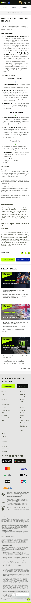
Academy (22, 410)
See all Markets (8, 386)
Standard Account (6, 410)
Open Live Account (8, 259)
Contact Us (4, 446)
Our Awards (4, 441)
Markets (4, 391)
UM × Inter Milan (5, 438)
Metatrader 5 (23, 394)
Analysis (22, 415)
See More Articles (25, 368)
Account (4, 407)
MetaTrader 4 (23, 396)
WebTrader (22, 399)
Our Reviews (4, 443)
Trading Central (23, 417)
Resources (23, 407)
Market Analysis (13, 13)
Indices (3, 401)
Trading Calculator (24, 422)
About (3, 434)
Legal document (5, 448)
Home (5, 13)
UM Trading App (24, 401)
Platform (22, 391)
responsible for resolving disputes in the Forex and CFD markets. (17, 495)
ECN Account (5, 412)
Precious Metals (5, 404)
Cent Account (5, 415)
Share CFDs (4, 399)
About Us (4, 436)
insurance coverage (14, 500)
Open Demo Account (23, 259)
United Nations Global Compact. (21, 509)
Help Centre (4, 451)
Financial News (23, 412)
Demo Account (5, 417)
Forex (3, 394)
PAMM (3, 420)
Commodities (5, 396)
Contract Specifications (23, 426)
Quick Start (22, 386)
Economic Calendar (24, 420)
